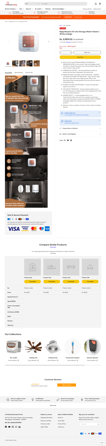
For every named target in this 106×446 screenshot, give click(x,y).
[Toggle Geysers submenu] (32, 9)
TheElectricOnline (12, 440)
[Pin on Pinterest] (71, 140)
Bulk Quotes (97, 9)
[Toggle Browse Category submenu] (17, 9)
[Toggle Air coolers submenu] (43, 9)
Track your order (45, 424)
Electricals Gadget (58, 9)
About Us (60, 417)
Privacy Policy (62, 424)
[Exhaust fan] (53, 346)
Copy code (78, 17)
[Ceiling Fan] (33, 346)
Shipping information (46, 417)
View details (32, 281)
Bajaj (61, 25)
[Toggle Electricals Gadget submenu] (65, 9)
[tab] (8, 72)
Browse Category (10, 9)
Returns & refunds (46, 421)
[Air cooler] (13, 346)
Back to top (53, 405)
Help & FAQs (44, 427)
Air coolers (38, 9)
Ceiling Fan (33, 358)
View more (53, 247)
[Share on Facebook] (68, 140)
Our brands (61, 421)
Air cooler (13, 358)
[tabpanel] (28, 142)
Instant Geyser (92, 358)
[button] (100, 3)
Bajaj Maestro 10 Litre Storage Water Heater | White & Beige (18, 21)
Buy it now (80, 57)
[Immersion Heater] (72, 346)
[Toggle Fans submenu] (23, 9)
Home (6, 21)
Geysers (28, 9)
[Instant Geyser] (92, 346)
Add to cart (87, 52)
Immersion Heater (73, 358)
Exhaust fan (53, 358)
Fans (20, 9)
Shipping (68, 42)
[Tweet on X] (64, 140)
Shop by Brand (87, 9)
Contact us (61, 427)
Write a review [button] (66, 385)
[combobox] (55, 4)
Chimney (48, 9)
